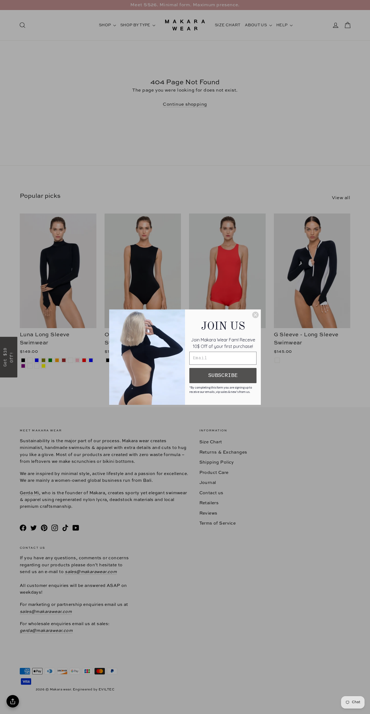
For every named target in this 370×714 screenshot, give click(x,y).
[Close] (255, 315)
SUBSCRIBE (223, 375)
